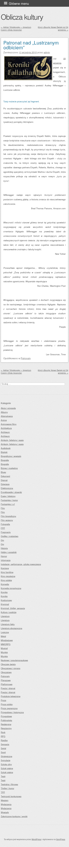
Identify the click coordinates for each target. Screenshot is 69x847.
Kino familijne (7, 572)
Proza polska (7, 704)
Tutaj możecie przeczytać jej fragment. (21, 101)
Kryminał (5, 604)
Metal (3, 636)
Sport (3, 752)
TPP (3, 792)
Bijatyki (4, 452)
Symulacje (5, 760)
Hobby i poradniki (9, 552)
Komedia (5, 584)
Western (4, 800)
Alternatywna (7, 416)
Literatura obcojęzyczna (11, 628)
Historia (4, 548)
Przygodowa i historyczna (12, 712)
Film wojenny (7, 520)
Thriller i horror (7, 788)
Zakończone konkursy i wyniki (14, 816)
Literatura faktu (8, 624)
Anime (4, 420)
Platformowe (6, 684)
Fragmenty (6, 532)
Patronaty (26, 358)
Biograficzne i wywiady (11, 456)
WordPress (36, 839)
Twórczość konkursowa (11, 796)
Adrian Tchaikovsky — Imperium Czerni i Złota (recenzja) (16, 28)
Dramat (4, 480)
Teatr (3, 776)
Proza (3, 700)
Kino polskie (6, 580)
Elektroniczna (7, 488)
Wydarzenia (6, 804)
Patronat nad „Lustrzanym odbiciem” (31, 45)
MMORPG (5, 644)
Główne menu (19, 3)
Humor (4, 556)
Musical (4, 648)
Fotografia (5, 524)
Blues (3, 472)
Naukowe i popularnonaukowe (14, 660)
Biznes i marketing (9, 468)
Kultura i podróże (8, 612)
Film (3, 508)
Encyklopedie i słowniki (11, 492)
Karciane (5, 568)
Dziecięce (5, 484)
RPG (3, 736)
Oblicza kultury (22, 17)
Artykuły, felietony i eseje (12, 440)
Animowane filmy (8, 424)
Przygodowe (6, 716)
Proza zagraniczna (9, 708)
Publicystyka (6, 720)
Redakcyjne (6, 724)
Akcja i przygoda (8, 408)
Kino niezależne (8, 576)
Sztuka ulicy (6, 764)
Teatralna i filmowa (9, 784)
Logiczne (5, 632)
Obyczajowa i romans (10, 668)
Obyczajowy (6, 672)
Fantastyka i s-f (8, 504)
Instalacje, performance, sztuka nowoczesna (21, 564)
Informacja (5, 560)
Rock (3, 732)
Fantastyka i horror (9, 500)
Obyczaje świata (8, 664)
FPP (3, 528)
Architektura (6, 428)
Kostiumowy (6, 600)
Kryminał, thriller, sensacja (13, 608)
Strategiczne (6, 756)
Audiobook (5, 448)
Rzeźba (4, 740)
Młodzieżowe (7, 640)
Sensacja (5, 744)
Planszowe (6, 680)
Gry (2, 540)
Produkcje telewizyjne (10, 696)
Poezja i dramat (8, 688)
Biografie (5, 460)
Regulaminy (6, 728)
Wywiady (5, 812)
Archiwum (5, 432)
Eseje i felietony (8, 496)
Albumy (4, 412)
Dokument (5, 476)
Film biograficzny (8, 516)
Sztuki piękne (7, 768)
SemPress (60, 839)
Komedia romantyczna (11, 588)
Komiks (4, 592)
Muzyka (4, 652)
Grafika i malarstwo (9, 536)
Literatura (5, 616)
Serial (3, 748)
